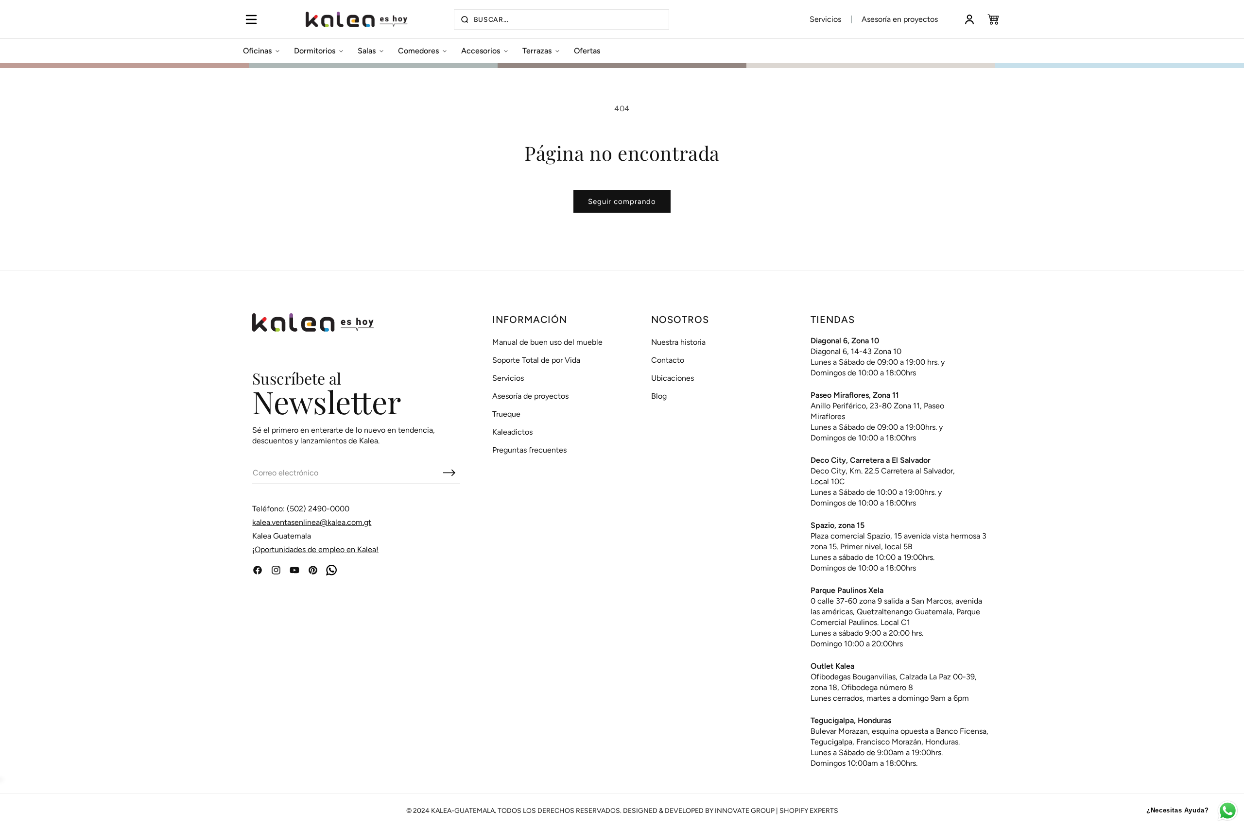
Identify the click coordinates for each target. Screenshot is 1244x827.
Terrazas (537, 50)
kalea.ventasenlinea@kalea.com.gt (311, 522)
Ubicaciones (672, 378)
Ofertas (587, 50)
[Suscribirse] (449, 472)
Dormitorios (314, 50)
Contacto (667, 360)
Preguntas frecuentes (529, 450)
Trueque (506, 414)
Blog (659, 396)
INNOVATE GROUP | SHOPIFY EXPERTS (776, 811)
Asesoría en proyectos (900, 19)
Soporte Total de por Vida (536, 360)
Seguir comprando (622, 201)
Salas (367, 50)
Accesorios (480, 50)
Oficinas (257, 50)
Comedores (418, 50)
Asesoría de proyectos (530, 396)
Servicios (825, 19)
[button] (251, 19)
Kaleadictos (512, 432)
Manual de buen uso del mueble (547, 342)
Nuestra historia (678, 342)
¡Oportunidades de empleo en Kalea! (315, 549)
